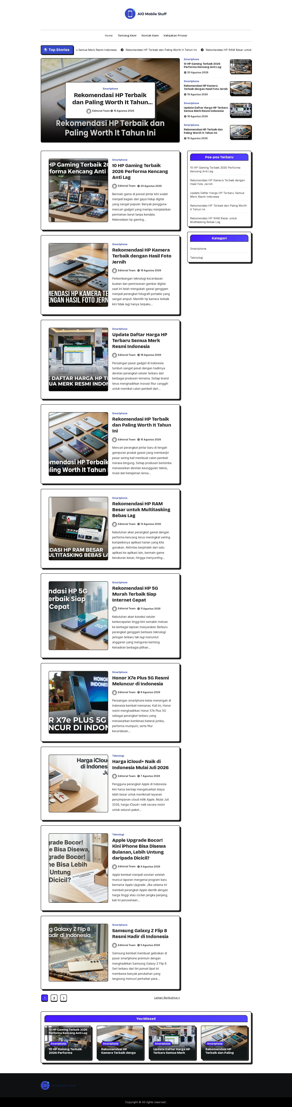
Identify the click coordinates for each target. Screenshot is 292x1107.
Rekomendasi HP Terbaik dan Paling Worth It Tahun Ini (203, 131)
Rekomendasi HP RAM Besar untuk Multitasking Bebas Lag (110, 102)
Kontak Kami (150, 35)
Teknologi (118, 756)
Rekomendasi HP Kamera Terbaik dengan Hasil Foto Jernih (206, 87)
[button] (174, 101)
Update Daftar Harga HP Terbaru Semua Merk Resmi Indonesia (206, 109)
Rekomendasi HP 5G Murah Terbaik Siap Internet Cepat (135, 594)
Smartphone (110, 89)
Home (109, 35)
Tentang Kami (127, 35)
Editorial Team (101, 110)
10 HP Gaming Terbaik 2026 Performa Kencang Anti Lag (202, 65)
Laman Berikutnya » (167, 997)
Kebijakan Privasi (175, 35)
